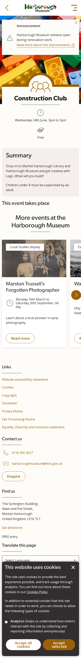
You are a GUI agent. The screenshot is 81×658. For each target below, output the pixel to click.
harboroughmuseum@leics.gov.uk (37, 464)
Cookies (8, 387)
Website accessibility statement (25, 379)
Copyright (9, 395)
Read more (18, 339)
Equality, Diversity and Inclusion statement (33, 427)
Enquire (13, 476)
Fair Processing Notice (18, 419)
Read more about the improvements (43, 45)
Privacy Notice (12, 411)
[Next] (76, 295)
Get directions (12, 527)
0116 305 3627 (22, 453)
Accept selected (73, 567)
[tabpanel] (40, 37)
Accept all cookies (23, 645)
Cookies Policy (37, 592)
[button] (7, 8)
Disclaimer (9, 403)
